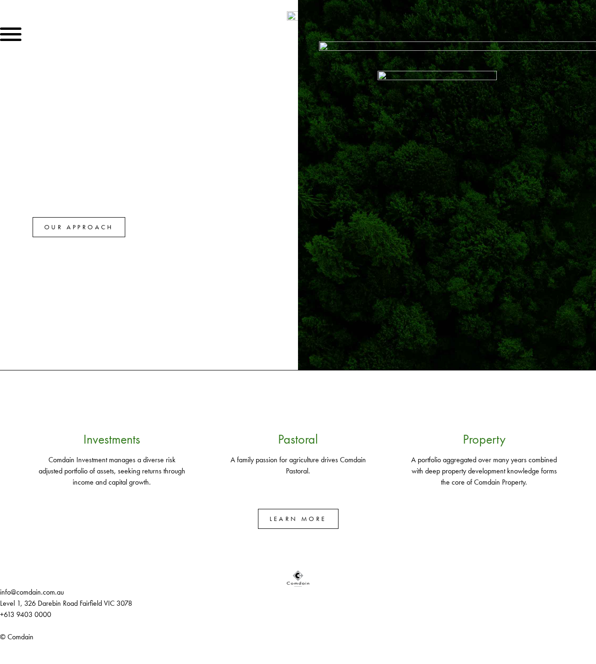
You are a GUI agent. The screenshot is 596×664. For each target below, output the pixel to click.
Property (484, 439)
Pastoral (298, 439)
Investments (111, 439)
